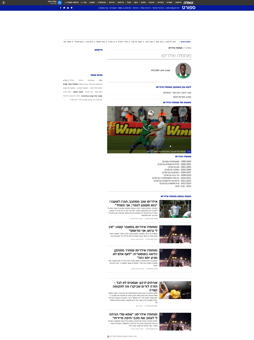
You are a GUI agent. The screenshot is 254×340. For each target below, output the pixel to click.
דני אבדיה (111, 42)
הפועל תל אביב (136, 42)
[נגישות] (3, 2)
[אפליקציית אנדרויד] (71, 8)
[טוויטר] (64, 8)
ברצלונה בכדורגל (95, 84)
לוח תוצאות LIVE (172, 8)
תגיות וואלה (97, 75)
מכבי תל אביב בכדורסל (71, 96)
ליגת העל (98, 92)
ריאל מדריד (74, 100)
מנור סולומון (100, 42)
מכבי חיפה (149, 42)
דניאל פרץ (89, 42)
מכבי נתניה (67, 92)
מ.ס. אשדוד (89, 92)
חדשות (178, 3)
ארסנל (81, 80)
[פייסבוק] (60, 8)
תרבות (151, 3)
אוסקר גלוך (67, 42)
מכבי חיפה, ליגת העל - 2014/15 (177, 93)
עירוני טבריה (87, 100)
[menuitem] (177, 2)
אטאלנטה (91, 80)
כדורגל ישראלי (158, 8)
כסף (136, 3)
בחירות (161, 3)
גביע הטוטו (83, 84)
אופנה (92, 3)
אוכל (129, 3)
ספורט (169, 3)
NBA (100, 80)
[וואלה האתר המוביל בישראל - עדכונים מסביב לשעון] (188, 2)
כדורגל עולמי (145, 8)
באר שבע (159, 42)
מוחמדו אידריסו (175, 48)
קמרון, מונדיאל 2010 (182, 97)
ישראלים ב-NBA (124, 8)
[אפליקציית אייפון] (68, 8)
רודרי (80, 100)
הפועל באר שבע (70, 84)
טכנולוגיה (102, 3)
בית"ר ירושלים (123, 42)
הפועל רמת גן (82, 88)
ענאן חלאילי (78, 42)
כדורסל (136, 8)
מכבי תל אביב (171, 42)
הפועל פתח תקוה (96, 88)
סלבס (143, 3)
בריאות (121, 3)
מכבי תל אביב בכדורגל (91, 96)
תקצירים (113, 8)
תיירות (112, 3)
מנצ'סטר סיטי (97, 100)
